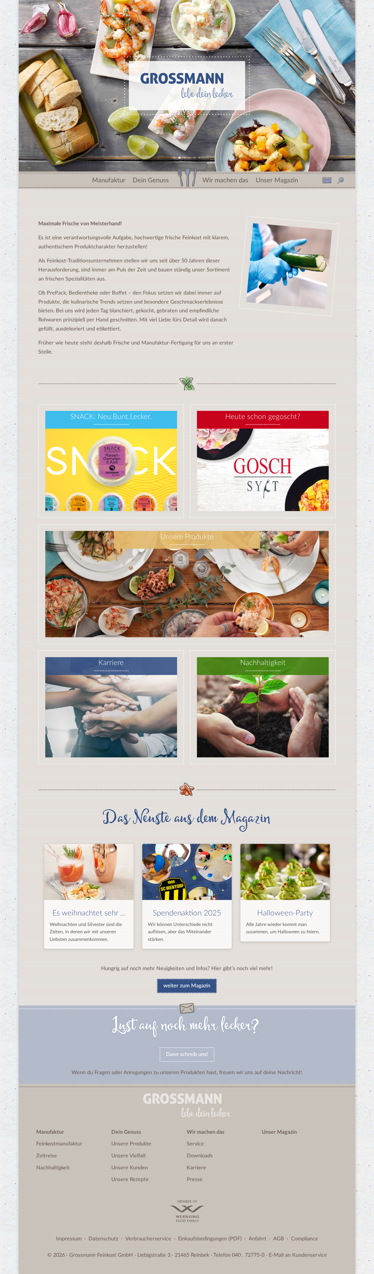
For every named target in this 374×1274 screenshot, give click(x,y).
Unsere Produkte (131, 1144)
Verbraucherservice (148, 1239)
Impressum (69, 1239)
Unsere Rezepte (130, 1179)
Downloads (200, 1156)
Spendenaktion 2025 (187, 913)
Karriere (196, 1168)
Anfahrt (257, 1239)
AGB (278, 1239)
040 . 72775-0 (248, 1255)
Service (195, 1144)
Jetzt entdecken (263, 501)
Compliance (304, 1239)
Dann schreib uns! (187, 1054)
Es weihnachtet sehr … (89, 913)
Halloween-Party (285, 913)
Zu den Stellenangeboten (111, 747)
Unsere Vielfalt (128, 1156)
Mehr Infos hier (111, 501)
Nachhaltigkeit (53, 1168)
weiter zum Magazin (186, 986)
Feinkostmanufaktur (59, 1144)
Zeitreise (46, 1156)
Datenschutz (103, 1239)
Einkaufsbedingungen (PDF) (210, 1239)
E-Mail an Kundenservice (298, 1255)
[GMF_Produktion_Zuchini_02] (285, 304)
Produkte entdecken (187, 627)
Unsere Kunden (129, 1168)
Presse (194, 1179)
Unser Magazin (277, 179)
